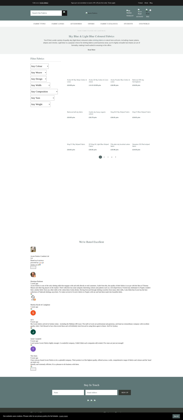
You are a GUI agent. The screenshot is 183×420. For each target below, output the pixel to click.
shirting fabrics (98, 40)
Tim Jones (33, 356)
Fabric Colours (87, 31)
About (146, 3)
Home (79, 31)
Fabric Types (39, 24)
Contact (140, 3)
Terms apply (111, 3)
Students (128, 24)
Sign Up (124, 392)
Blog (151, 3)
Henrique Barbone (36, 281)
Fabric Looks (58, 24)
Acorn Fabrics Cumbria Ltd (39, 256)
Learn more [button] (63, 416)
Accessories (76, 24)
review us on (34, 265)
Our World (144, 24)
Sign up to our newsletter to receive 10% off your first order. (89, 3)
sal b (32, 320)
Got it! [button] (176, 416)
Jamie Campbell (35, 339)
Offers (91, 24)
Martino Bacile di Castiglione (40, 305)
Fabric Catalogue (109, 24)
